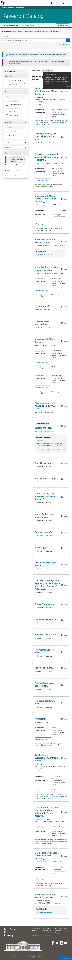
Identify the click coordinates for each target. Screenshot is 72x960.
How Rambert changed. (46, 478)
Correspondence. (43, 428)
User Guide (21, 61)
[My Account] (51, 3)
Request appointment (42, 180)
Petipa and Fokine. (44, 668)
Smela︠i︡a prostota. (43, 463)
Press (34, 930)
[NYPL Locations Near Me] (57, 3)
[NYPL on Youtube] (65, 943)
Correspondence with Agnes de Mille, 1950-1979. (45, 406)
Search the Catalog (11, 25)
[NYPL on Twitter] (57, 943)
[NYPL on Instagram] (61, 943)
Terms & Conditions (48, 933)
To (17, 165)
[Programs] (40, 719)
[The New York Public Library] (2, 3)
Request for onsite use (43, 790)
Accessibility (36, 928)
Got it (68, 86)
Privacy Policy (47, 928)
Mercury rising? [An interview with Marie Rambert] (45, 496)
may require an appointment (56, 449)
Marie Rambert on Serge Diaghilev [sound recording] (47, 856)
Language (58, 933)
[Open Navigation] (68, 3)
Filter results (9, 72)
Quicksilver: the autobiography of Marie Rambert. (46, 91)
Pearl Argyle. (41, 547)
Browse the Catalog (28, 25)
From (6, 165)
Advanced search (63, 44)
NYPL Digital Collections (43, 255)
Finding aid (39, 440)
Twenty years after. (44, 532)
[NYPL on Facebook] (53, 943)
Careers (34, 933)
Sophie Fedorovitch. (44, 604)
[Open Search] (63, 3)
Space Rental (36, 935)
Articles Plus (14, 54)
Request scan (58, 790)
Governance (46, 935)
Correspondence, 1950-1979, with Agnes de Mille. (46, 136)
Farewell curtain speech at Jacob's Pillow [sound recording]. (46, 157)
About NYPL (58, 930)
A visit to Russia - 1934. (46, 634)
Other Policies (47, 930)
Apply (16, 175)
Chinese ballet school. (45, 619)
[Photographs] (42, 306)
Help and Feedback (64, 958)
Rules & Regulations (61, 928)
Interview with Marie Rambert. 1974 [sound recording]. (46, 199)
